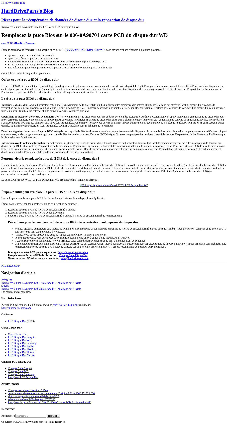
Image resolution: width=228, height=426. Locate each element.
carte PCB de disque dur (65, 304)
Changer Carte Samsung (21, 374)
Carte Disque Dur (17, 334)
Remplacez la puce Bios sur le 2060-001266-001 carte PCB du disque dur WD (49, 402)
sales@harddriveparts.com (74, 258)
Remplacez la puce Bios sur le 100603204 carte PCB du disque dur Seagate (41, 287)
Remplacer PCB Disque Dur (23, 377)
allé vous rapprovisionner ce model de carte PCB (33, 396)
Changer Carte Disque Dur (73, 255)
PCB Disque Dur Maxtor (21, 355)
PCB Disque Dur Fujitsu (21, 346)
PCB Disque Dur (10, 265)
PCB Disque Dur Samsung (22, 343)
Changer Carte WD (18, 371)
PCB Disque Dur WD (19, 340)
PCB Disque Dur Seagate (21, 337)
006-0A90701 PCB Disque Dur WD (85, 49)
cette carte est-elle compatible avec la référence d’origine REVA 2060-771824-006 (51, 393)
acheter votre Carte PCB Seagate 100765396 (31, 399)
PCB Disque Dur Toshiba (21, 349)
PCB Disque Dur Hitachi (21, 352)
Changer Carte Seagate (20, 368)
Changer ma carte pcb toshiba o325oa (28, 390)
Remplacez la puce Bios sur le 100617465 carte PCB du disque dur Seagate (41, 281)
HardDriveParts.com (25, 43)
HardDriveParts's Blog (13, 2)
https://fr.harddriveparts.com (73, 252)
